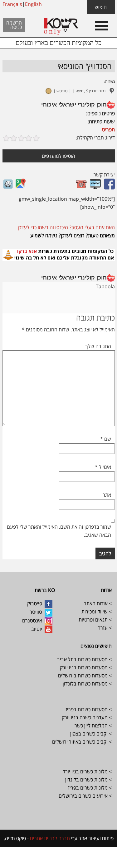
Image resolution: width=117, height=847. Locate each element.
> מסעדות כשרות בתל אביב (84, 659)
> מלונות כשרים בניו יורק (87, 771)
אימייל (103, 466)
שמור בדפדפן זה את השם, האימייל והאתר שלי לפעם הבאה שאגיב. (59, 530)
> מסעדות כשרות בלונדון (87, 683)
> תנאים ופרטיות (95, 619)
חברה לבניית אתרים (49, 838)
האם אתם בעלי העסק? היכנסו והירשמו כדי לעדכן (66, 227)
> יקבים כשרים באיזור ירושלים (82, 741)
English (33, 4)
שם (105, 438)
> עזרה (104, 627)
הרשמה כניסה (14, 24)
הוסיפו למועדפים (58, 156)
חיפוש (101, 7)
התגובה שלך (98, 346)
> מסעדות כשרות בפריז (89, 709)
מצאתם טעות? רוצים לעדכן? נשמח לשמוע (72, 235)
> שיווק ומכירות (96, 611)
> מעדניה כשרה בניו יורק (86, 717)
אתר (107, 494)
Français (12, 4)
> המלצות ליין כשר (93, 725)
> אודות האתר (98, 603)
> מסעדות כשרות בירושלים (85, 675)
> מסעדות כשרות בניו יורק (85, 667)
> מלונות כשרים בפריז (90, 787)
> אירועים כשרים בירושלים (85, 795)
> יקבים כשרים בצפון (91, 733)
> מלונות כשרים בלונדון (88, 779)
